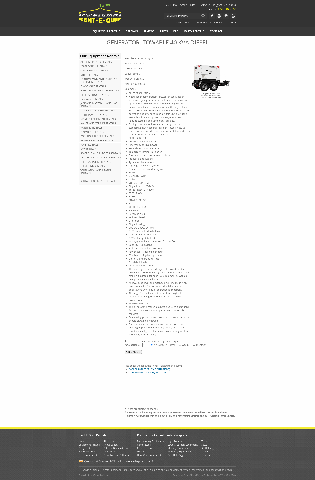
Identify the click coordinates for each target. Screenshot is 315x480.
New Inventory (87, 451)
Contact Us (110, 451)
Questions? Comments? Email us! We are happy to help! (118, 461)
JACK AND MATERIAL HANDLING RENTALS (98, 105)
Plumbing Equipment (179, 451)
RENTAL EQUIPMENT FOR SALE (98, 181)
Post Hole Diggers (177, 455)
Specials (132, 31)
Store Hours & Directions (210, 22)
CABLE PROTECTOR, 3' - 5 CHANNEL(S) (149, 369)
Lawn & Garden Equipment (183, 444)
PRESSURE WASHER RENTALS (96, 140)
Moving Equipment (178, 448)
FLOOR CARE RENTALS (93, 86)
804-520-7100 (227, 9)
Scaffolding (207, 448)
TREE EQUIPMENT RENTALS (95, 161)
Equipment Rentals (106, 31)
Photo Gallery (111, 444)
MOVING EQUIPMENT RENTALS (98, 119)
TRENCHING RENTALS (92, 166)
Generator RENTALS (91, 99)
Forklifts (141, 451)
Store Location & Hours (116, 455)
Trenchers (207, 455)
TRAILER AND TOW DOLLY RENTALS (100, 157)
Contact (216, 31)
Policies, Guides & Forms (117, 448)
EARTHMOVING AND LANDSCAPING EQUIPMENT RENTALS (100, 80)
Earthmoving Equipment (150, 441)
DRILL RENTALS (89, 74)
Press (164, 31)
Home (177, 22)
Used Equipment (88, 455)
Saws (204, 444)
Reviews (148, 31)
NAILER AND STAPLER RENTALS (98, 123)
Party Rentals (194, 31)
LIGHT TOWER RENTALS (93, 114)
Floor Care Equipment (149, 455)
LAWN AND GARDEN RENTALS (97, 110)
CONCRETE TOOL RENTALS (95, 70)
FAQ (176, 31)
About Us (189, 22)
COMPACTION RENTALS (93, 66)
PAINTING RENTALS (91, 127)
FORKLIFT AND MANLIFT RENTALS (99, 90)
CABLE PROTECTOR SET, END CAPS (147, 372)
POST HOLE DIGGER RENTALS (97, 136)
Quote (230, 22)
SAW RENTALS (88, 149)
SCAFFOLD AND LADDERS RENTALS (100, 153)
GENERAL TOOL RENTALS (94, 94)
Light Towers (175, 441)
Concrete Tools (145, 448)
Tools (204, 441)
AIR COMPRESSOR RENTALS (96, 62)
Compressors (144, 444)
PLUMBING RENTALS (92, 131)
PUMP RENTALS (89, 144)
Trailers (205, 451)
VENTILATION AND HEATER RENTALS (95, 172)
